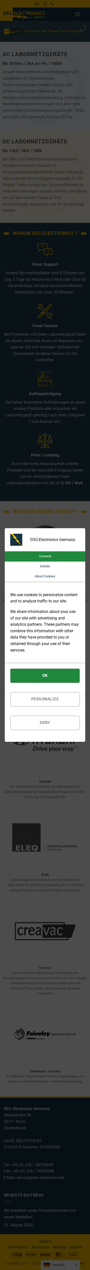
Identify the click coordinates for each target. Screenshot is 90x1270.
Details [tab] (45, 566)
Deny (45, 722)
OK (45, 675)
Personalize (45, 699)
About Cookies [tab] (45, 576)
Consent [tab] (45, 556)
